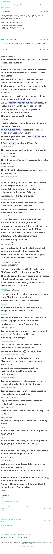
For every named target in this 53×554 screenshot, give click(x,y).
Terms (46, 542)
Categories (7, 534)
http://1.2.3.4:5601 (18, 27)
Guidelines (13, 534)
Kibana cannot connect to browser (9, 501)
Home (2, 534)
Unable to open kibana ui (7, 514)
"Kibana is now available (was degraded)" (11, 519)
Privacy (50, 542)
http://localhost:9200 (13, 179)
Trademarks (41, 542)
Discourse (8, 537)
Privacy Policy (29, 534)
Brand (23, 543)
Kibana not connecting (6, 525)
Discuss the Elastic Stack (6, 1)
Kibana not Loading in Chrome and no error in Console (24, 5)
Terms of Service (20, 534)
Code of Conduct (28, 543)
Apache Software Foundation (46, 544)
